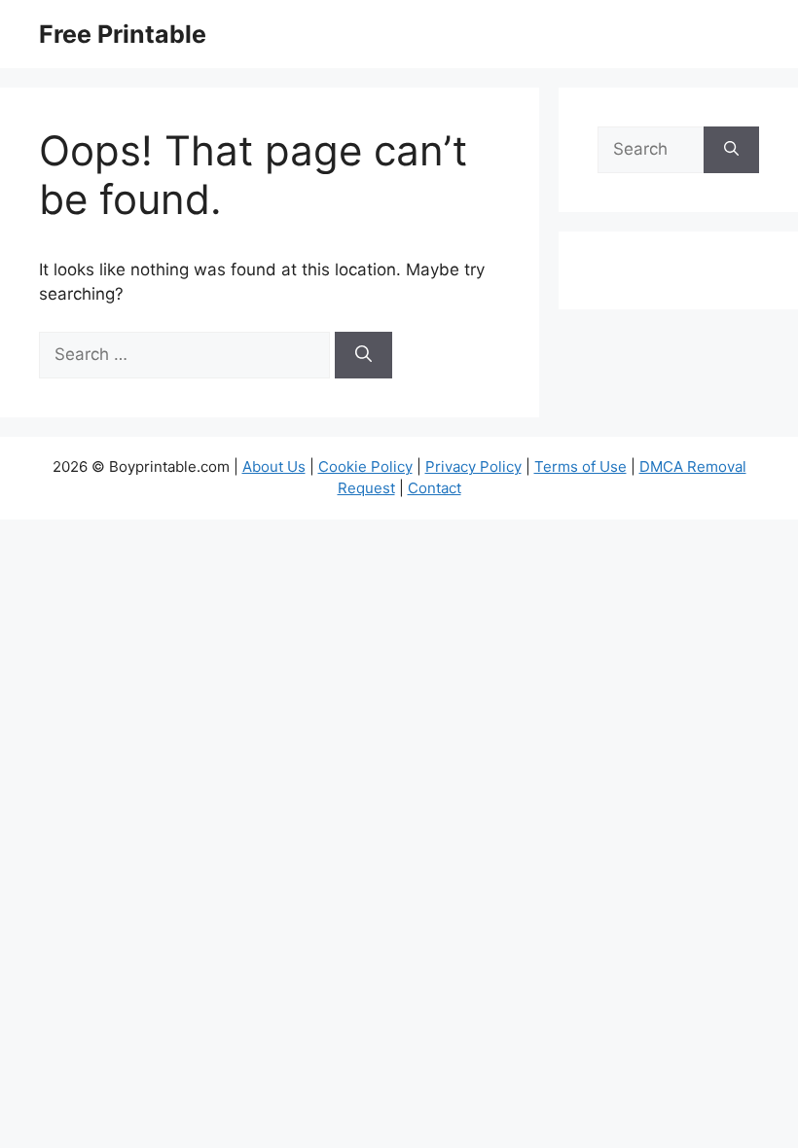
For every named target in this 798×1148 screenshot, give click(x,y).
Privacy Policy (473, 466)
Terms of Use (580, 466)
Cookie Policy (365, 466)
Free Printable (122, 34)
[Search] (363, 355)
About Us (274, 466)
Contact (434, 488)
